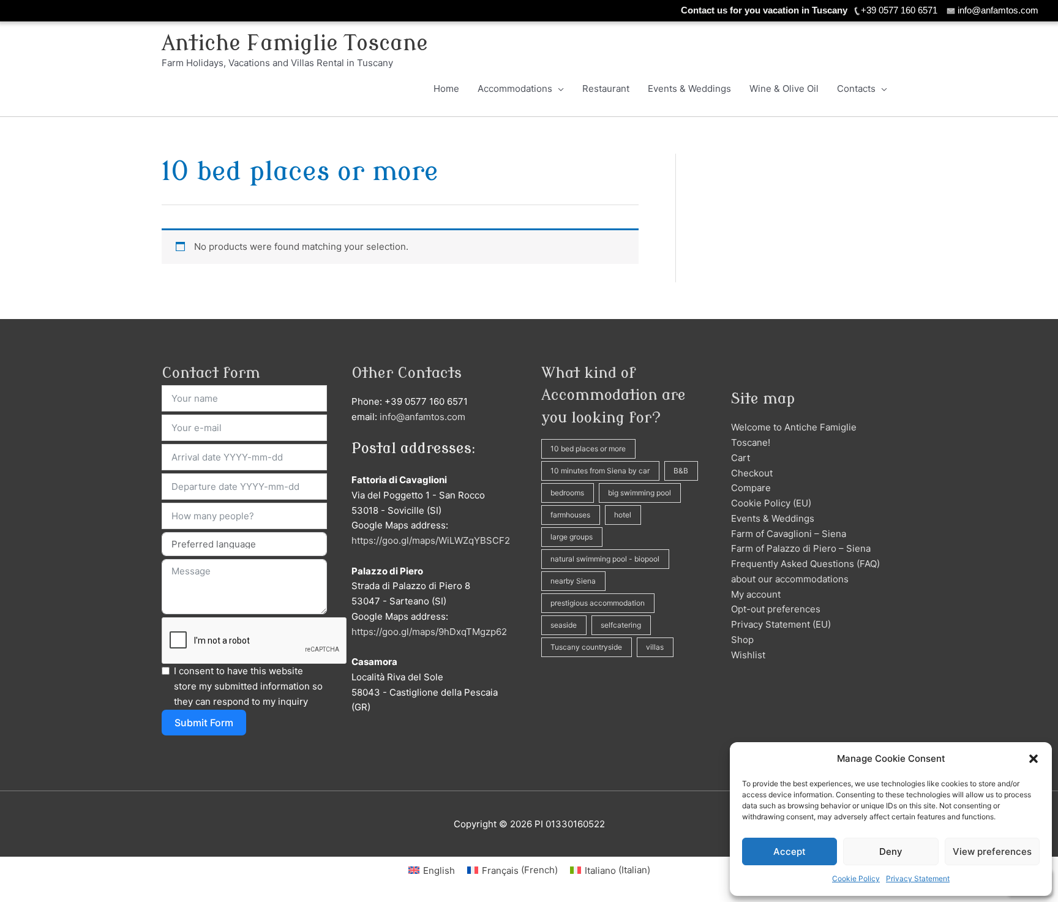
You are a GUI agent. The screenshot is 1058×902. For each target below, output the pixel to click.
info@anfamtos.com (422, 417)
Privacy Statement (918, 878)
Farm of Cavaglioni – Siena (788, 533)
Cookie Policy (856, 878)
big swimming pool (639, 492)
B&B (680, 470)
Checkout (752, 473)
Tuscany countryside (586, 647)
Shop (742, 639)
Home (446, 88)
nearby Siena (573, 580)
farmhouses (570, 514)
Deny (890, 851)
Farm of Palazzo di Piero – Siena (801, 548)
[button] (1033, 759)
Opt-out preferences (775, 609)
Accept (789, 851)
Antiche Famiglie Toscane (295, 43)
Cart (740, 458)
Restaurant (605, 88)
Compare (751, 488)
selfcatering (621, 625)
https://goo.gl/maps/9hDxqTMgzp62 (429, 631)
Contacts (856, 88)
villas (655, 647)
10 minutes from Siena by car (600, 470)
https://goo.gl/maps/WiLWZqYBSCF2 (430, 540)
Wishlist (748, 655)
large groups (571, 536)
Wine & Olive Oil (784, 88)
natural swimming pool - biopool (604, 558)
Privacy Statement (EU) (781, 624)
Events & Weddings (689, 88)
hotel (622, 514)
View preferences (992, 851)
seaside (563, 625)
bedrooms (567, 492)
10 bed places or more (588, 448)
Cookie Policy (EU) (771, 503)
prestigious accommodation (597, 602)
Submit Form (203, 722)
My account (756, 594)
